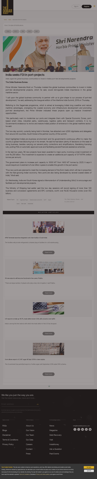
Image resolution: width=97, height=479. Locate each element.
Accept (89, 467)
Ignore (89, 470)
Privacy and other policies (43, 474)
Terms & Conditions (24, 474)
